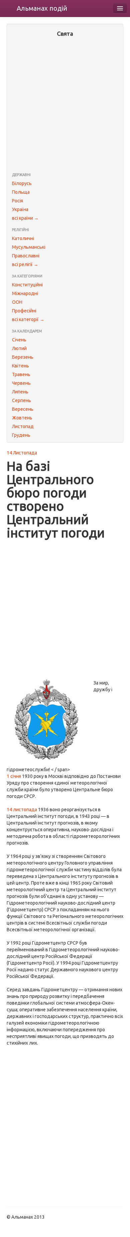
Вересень (22, 409)
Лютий (19, 348)
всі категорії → (28, 319)
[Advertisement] (65, 105)
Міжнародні (25, 293)
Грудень (21, 435)
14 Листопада (22, 452)
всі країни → (25, 218)
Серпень (21, 400)
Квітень (20, 365)
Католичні (23, 238)
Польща (21, 192)
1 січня (14, 776)
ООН (17, 302)
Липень (20, 391)
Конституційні (27, 284)
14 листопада (22, 809)
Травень (21, 374)
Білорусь (22, 183)
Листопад (23, 426)
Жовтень (22, 417)
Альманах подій (42, 8)
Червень (21, 383)
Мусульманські (28, 247)
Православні (25, 255)
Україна (20, 209)
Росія (17, 200)
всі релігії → (25, 264)
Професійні (24, 310)
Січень (19, 339)
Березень (22, 357)
